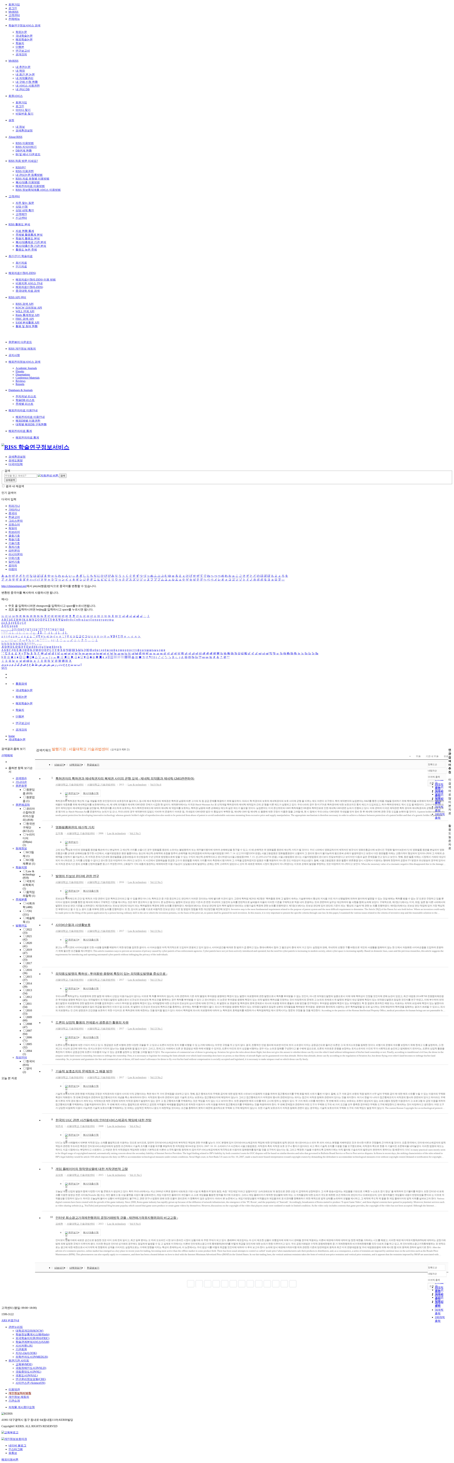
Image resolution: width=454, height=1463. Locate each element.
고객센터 (14, 15)
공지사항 (14, 355)
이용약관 (14, 1389)
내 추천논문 (23, 67)
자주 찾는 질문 (25, 202)
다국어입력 (16, 464)
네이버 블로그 (17, 1445)
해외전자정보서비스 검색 (24, 361)
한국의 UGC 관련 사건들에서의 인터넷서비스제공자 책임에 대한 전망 (103, 1120)
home (12, 736)
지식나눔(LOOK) (26, 1353)
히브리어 (14, 531)
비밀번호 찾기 (24, 113)
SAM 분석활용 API (27, 322)
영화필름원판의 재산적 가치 (75, 827)
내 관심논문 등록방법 (29, 174)
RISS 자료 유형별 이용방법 (32, 178)
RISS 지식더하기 (26, 146)
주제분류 (21, 899)
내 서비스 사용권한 (28, 85)
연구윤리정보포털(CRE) (31, 1379)
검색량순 (21, 778)
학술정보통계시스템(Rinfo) (32, 1334)
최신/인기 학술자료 (21, 256)
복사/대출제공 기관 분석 (31, 242)
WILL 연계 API (25, 311)
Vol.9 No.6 (155, 784)
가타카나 (14, 509)
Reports (20, 384)
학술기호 (14, 539)
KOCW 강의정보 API (29, 307)
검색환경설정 (24, 130)
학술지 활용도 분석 (28, 238)
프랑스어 (14, 524)
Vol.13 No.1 (156, 931)
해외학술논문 (24, 39)
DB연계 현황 (24, 150)
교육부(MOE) (24, 1364)
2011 (27, 1005)
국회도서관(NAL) (27, 1375)
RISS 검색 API (24, 303)
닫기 (4, 667)
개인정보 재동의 (19, 1396)
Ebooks (20, 371)
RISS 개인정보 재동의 (22, 348)
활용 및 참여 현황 (27, 326)
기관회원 (21, 1349)
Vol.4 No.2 (135, 1126)
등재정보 (21, 848)
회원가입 (14, 4)
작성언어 (21, 1057)
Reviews (20, 380)
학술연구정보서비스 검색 (24, 25)
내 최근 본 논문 (25, 74)
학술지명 (21, 867)
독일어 (13, 528)
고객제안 (21, 214)
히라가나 (14, 505)
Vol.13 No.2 (156, 980)
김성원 (59, 1175)
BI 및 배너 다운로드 (28, 154)
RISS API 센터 (17, 297)
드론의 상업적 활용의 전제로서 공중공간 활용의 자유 (92, 1022)
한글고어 (14, 517)
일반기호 (14, 561)
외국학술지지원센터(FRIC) (32, 1338)
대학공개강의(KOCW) (29, 1330)
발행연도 (21, 925)
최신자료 (21, 262)
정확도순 (432, 764)
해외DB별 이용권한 (28, 420)
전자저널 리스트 (26, 396)
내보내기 (59, 764)
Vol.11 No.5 (136, 1175)
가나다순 (21, 781)
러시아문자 (16, 554)
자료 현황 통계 (25, 230)
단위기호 (14, 558)
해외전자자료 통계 (20, 430)
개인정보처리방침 (20, 1393)
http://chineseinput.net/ (14, 586)
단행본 (20, 46)
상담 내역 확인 (25, 210)
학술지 (20, 43)
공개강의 (21, 54)
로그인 (13, 8)
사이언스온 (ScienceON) (30, 1382)
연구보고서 (23, 50)
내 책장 (20, 70)
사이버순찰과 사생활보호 (73, 925)
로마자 (13, 565)
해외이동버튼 (9, 1459)
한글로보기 (93, 764)
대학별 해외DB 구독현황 (31, 424)
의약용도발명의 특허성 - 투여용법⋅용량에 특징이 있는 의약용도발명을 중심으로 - (111, 974)
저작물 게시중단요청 (22, 1407)
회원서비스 (16, 95)
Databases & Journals (21, 390)
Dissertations (23, 374)
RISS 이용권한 (25, 171)
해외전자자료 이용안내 (23, 410)
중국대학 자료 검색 (28, 290)
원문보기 (73, 793)
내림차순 (432, 770)
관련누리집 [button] (16, 1326)
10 (51, 1217)
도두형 (59, 833)
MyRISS (13, 11)
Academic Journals (26, 368)
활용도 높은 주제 (26, 249)
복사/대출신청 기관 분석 (31, 245)
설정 (11, 120)
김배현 (59, 1224)
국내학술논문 (24, 35)
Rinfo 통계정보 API (27, 315)
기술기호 (14, 543)
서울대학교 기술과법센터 (70, 784)
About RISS (15, 136)
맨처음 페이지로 (190, 1283)
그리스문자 (16, 520)
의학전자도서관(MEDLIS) (32, 1356)
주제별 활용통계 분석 (29, 234)
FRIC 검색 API (25, 318)
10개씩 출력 (434, 1280)
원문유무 (21, 785)
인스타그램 (16, 1449)
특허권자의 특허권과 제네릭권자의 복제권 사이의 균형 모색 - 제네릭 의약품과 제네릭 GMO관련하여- (125, 778)
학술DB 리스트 (25, 400)
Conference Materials (28, 377)
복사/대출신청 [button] (91, 793)
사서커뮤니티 (24, 1345)
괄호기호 (14, 535)
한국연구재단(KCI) (29, 827)
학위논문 (21, 32)
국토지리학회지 (29, 885)
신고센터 (21, 217)
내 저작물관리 (24, 78)
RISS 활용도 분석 (19, 224)
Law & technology (29, 874)
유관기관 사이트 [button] (19, 1360)
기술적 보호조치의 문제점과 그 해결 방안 (84, 1071)
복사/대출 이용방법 (28, 182)
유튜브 (13, 1452)
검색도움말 (16, 460)
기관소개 (14, 1400)
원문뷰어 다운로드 (20, 342)
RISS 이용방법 (25, 143)
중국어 (13, 513)
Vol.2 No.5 (135, 833)
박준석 (59, 1126)
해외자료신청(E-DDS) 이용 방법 (36, 279)
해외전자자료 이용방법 (30, 186)
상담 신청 (22, 206)
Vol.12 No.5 (156, 882)
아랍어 (13, 569)
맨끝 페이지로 (292, 1283)
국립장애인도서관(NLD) (31, 1367)
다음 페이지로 (284, 1283)
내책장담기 (75, 764)
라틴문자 (14, 550)
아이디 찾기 (23, 109)
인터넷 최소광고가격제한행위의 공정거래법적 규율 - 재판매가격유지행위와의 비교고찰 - (117, 1218)
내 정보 (20, 126)
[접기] (449, 819)
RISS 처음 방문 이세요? (23, 160)
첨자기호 (14, 546)
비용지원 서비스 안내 (29, 283)
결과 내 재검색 (15, 486)
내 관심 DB (23, 89)
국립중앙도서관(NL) (28, 1371)
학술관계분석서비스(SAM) (32, 1341)
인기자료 (21, 266)
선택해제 (7, 755)
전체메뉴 (14, 18)
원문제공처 (23, 804)
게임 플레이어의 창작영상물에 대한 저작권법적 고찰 (92, 1169)
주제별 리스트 (24, 403)
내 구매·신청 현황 (27, 81)
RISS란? (21, 167)
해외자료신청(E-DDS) (22, 273)
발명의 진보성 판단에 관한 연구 (77, 876)
